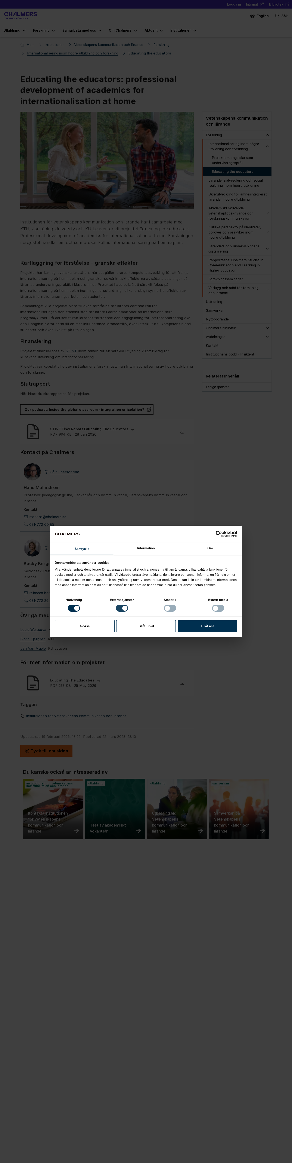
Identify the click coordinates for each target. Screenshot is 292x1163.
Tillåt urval (146, 626)
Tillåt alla (207, 626)
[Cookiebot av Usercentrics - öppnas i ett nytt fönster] (218, 534)
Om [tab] (210, 548)
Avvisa (85, 626)
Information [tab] (146, 548)
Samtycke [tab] (82, 549)
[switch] (122, 608)
